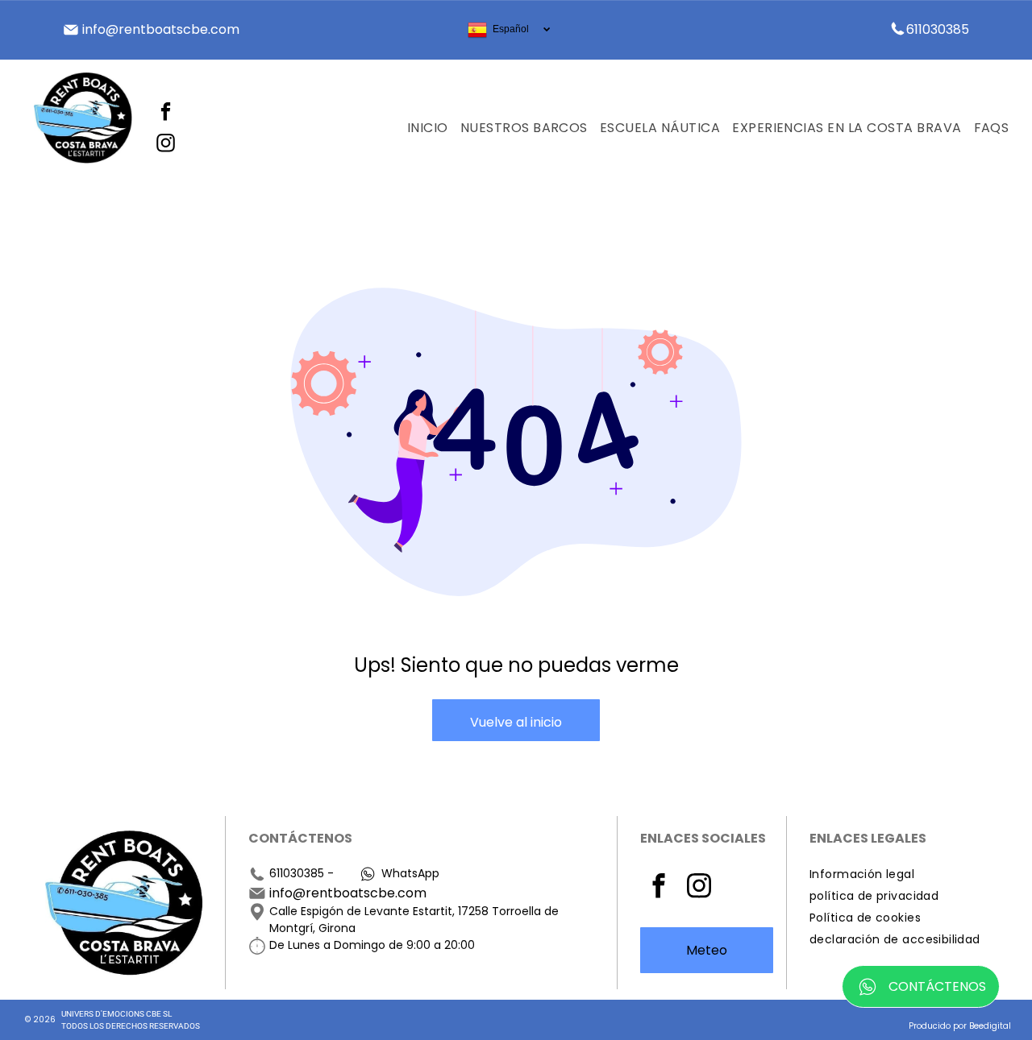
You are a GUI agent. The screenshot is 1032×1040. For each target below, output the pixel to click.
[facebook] (165, 113)
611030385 (296, 873)
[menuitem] (421, 128)
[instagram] (165, 144)
